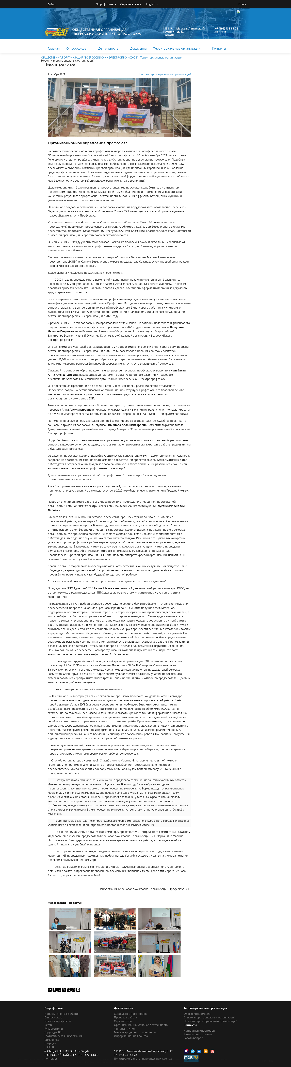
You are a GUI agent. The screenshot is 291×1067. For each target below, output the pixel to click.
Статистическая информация (63, 1036)
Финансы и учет (124, 1028)
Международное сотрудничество (135, 1032)
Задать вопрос (193, 1038)
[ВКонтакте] (50, 990)
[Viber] (69, 990)
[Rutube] (186, 1051)
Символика (51, 1040)
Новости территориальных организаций (164, 74)
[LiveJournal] (64, 990)
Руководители (53, 1028)
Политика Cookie (177, 1062)
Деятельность (108, 48)
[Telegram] (192, 1051)
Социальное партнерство (131, 1014)
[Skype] (78, 990)
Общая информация (197, 1014)
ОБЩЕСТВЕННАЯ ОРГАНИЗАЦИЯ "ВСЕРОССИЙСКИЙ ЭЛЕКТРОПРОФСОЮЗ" (107, 31)
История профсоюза (57, 1021)
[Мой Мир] (59, 990)
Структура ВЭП (53, 1032)
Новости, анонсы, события (61, 1014)
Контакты (219, 48)
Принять (267, 1060)
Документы (138, 48)
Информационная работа (131, 1036)
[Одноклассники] (55, 990)
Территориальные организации (176, 48)
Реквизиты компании (198, 1034)
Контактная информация (200, 1030)
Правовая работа (125, 1017)
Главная (54, 48)
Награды (50, 1043)
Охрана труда (123, 1021)
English (150, 4)
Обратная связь (130, 4)
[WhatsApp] (73, 990)
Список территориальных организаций (209, 1017)
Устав (48, 1025)
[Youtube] (212, 1051)
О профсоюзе (105, 4)
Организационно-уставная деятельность (141, 1025)
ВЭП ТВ (49, 1047)
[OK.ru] (205, 1051)
